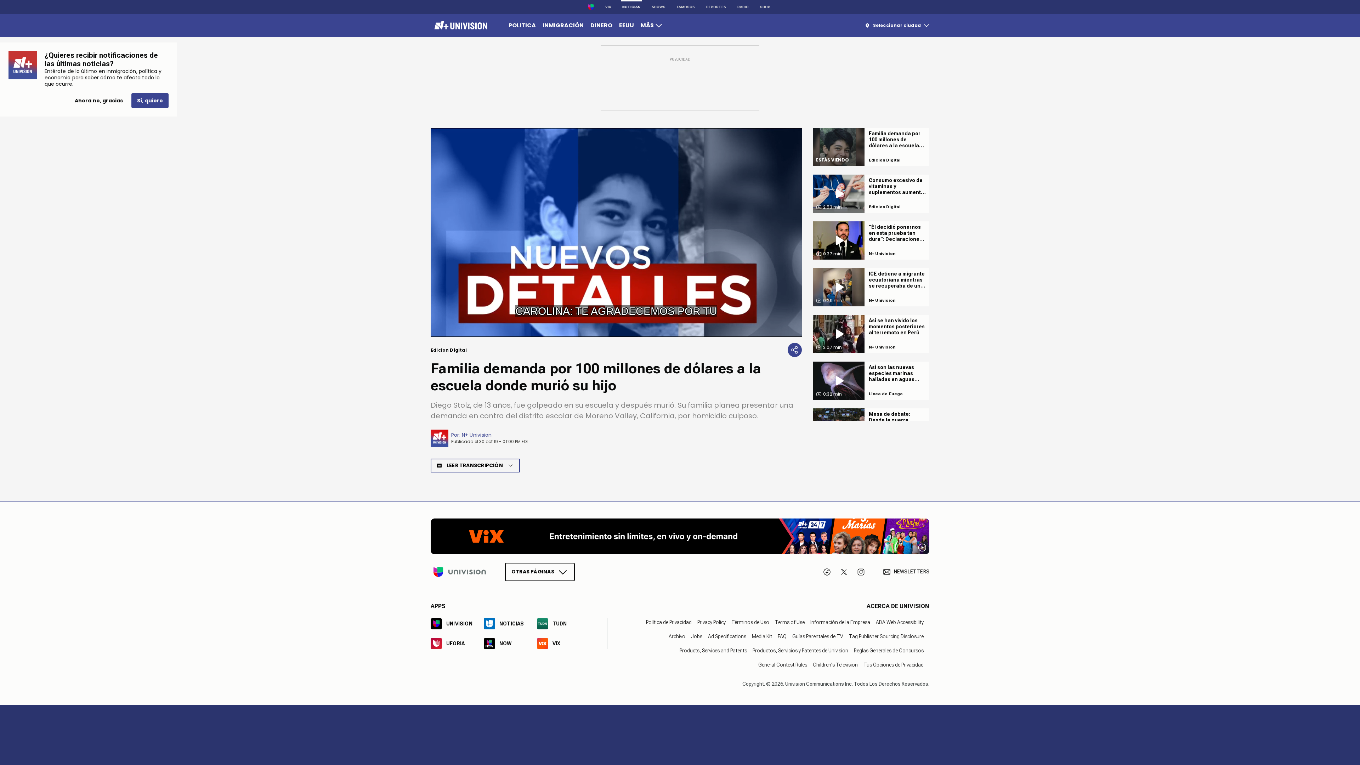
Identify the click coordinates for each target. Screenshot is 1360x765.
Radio (743, 7)
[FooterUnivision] (460, 571)
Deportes (716, 7)
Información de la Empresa (840, 622)
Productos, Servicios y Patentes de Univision (800, 650)
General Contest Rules (782, 664)
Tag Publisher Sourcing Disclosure (886, 636)
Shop (765, 7)
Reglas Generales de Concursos (889, 650)
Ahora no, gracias (99, 100)
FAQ (782, 636)
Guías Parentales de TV (817, 636)
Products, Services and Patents (713, 650)
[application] (616, 232)
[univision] (460, 25)
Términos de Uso (750, 622)
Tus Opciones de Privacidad (893, 664)
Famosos (686, 7)
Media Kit (762, 636)
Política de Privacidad (669, 622)
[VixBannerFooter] (680, 536)
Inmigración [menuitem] (563, 25)
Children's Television (835, 664)
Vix (608, 7)
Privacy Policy (711, 622)
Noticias (631, 7)
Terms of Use (790, 622)
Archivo (677, 636)
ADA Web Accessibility (900, 622)
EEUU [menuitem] (626, 25)
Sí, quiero (150, 100)
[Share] (795, 350)
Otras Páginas (532, 571)
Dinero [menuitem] (601, 25)
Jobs (696, 636)
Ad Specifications (727, 636)
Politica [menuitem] (522, 25)
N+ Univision (477, 435)
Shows (658, 7)
